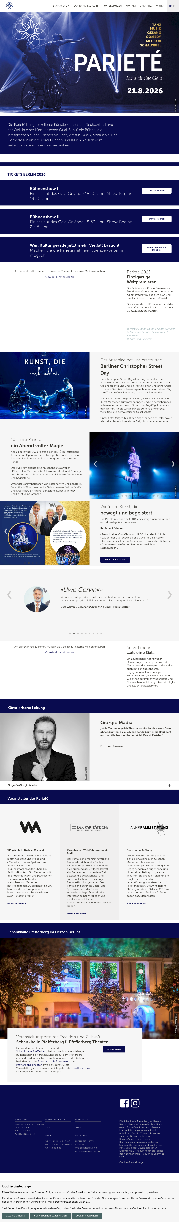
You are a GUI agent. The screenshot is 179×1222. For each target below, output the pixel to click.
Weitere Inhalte (82, 1136)
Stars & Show (21, 1119)
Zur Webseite (114, 1049)
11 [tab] (134, 496)
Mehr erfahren (16, 903)
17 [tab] (158, 496)
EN (174, 6)
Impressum (79, 1145)
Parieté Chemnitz (53, 1148)
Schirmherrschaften (55, 1119)
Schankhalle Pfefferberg (31, 1051)
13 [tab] (142, 496)
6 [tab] (114, 496)
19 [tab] (166, 496)
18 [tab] (162, 496)
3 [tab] (103, 496)
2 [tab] (99, 496)
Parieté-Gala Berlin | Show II (58, 1145)
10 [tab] (130, 496)
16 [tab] (154, 496)
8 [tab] (122, 496)
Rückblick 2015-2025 (25, 1134)
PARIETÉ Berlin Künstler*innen (29, 1125)
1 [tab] (86, 110)
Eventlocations (80, 1068)
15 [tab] (150, 496)
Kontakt (49, 1127)
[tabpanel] (89, 62)
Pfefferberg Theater (29, 1064)
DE (170, 6)
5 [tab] (111, 496)
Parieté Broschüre (115, 560)
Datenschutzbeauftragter (88, 1151)
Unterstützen (81, 1119)
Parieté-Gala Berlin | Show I (58, 1141)
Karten (48, 1136)
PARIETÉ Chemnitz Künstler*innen (23, 1129)
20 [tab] (170, 496)
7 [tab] (118, 496)
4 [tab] (107, 496)
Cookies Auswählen (87, 1216)
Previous (95, 464)
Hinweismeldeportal (84, 1141)
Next (173, 464)
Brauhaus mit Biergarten (54, 1061)
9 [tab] (126, 496)
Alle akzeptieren (15, 1216)
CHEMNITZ (79, 1127)
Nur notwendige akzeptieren (50, 1216)
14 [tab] (146, 496)
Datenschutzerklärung (86, 1148)
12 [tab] (138, 496)
